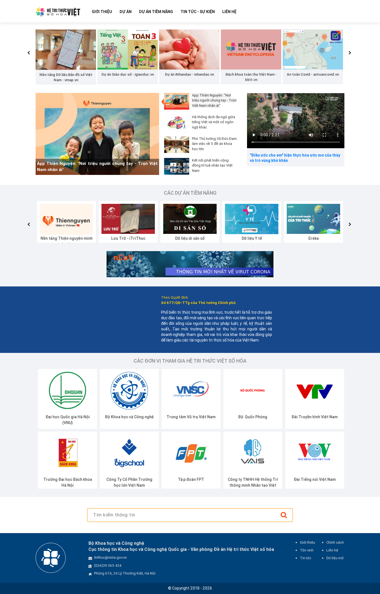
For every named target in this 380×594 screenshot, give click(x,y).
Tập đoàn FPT (189, 479)
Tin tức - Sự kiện (198, 12)
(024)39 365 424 (108, 565)
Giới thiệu (102, 12)
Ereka (312, 238)
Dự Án (126, 12)
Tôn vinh (307, 550)
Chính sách (335, 542)
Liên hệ (229, 12)
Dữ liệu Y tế (250, 238)
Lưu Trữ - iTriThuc (127, 238)
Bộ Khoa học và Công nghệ (127, 416)
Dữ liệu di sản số (188, 238)
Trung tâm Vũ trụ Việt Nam (188, 416)
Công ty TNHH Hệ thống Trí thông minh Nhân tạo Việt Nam (250, 485)
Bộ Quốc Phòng (250, 416)
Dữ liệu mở (335, 558)
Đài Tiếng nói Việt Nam (312, 479)
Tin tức (305, 558)
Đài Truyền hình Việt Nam (312, 416)
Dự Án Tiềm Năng (156, 12)
